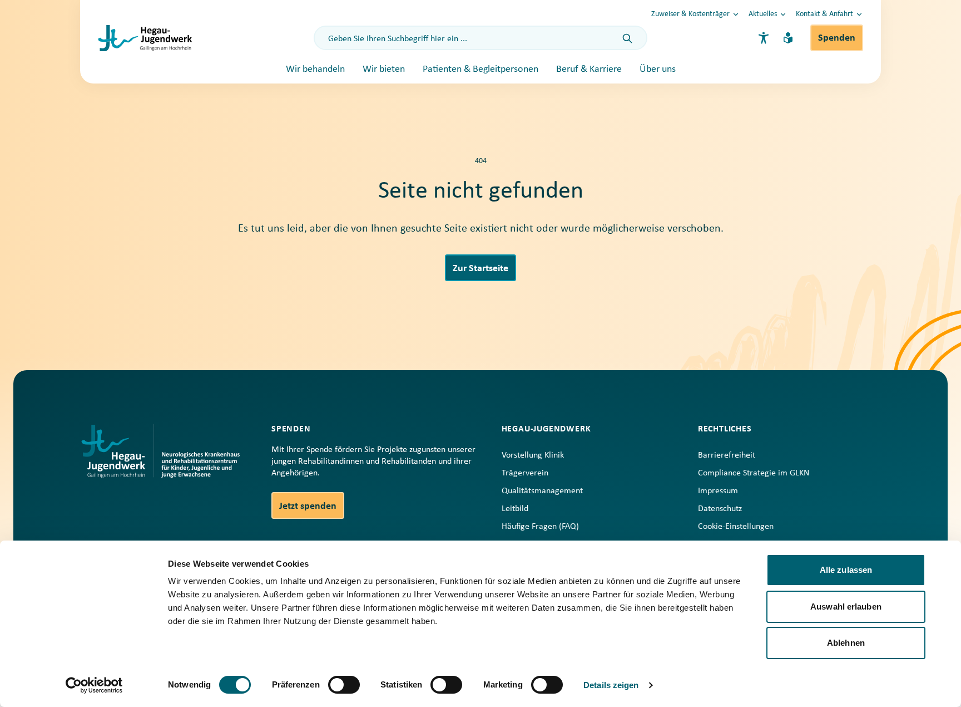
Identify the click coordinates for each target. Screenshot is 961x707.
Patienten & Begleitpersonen (480, 69)
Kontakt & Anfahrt (824, 14)
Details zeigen (610, 685)
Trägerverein (525, 473)
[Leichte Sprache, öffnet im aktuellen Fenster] (788, 38)
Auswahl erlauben (845, 606)
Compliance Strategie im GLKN (753, 473)
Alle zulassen (846, 570)
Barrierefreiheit (726, 455)
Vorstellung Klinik (533, 455)
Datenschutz (720, 508)
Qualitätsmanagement (542, 491)
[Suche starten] (627, 39)
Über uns (658, 69)
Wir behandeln (315, 69)
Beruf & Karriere (589, 69)
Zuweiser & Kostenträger (690, 14)
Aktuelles (763, 14)
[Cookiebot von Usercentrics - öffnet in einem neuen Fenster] (94, 685)
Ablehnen (846, 642)
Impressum (718, 491)
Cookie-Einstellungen (736, 526)
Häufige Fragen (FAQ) (540, 526)
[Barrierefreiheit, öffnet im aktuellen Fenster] (763, 38)
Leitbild (515, 508)
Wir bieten (384, 69)
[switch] (344, 685)
